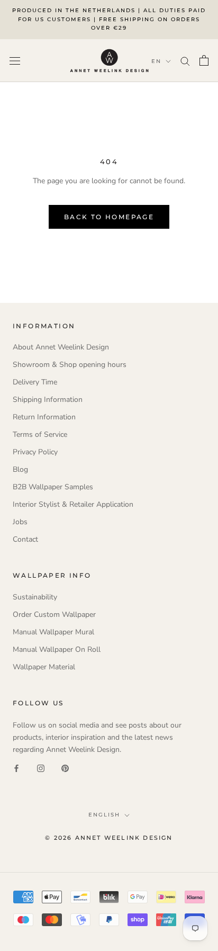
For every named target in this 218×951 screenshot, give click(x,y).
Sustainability (35, 597)
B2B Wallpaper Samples (53, 487)
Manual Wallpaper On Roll (57, 649)
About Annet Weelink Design (61, 347)
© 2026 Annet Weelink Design (108, 837)
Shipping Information (48, 399)
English (104, 814)
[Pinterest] (65, 767)
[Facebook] (16, 767)
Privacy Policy (35, 452)
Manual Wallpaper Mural (53, 632)
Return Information (44, 417)
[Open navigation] (15, 61)
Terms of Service (40, 434)
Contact (25, 539)
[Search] (185, 60)
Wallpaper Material (44, 667)
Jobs (20, 522)
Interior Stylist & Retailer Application (73, 504)
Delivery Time (35, 382)
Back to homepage (109, 217)
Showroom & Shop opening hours (69, 365)
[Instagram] (40, 767)
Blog (20, 469)
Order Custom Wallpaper (54, 614)
